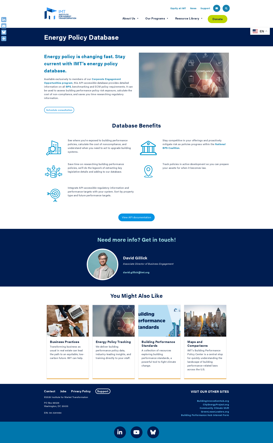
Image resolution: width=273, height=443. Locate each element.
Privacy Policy (81, 391)
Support (205, 8)
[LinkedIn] (4, 19)
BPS (68, 86)
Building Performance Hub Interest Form (205, 415)
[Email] (4, 26)
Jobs (63, 391)
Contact (49, 391)
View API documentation (136, 217)
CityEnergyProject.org (216, 404)
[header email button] (216, 8)
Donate (217, 19)
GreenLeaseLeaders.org (215, 411)
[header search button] (226, 8)
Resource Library (187, 18)
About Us (128, 18)
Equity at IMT (178, 8)
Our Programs (155, 18)
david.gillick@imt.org (136, 272)
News (193, 8)
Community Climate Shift (214, 407)
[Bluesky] (4, 32)
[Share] (4, 38)
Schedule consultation (59, 110)
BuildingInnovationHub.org (213, 400)
